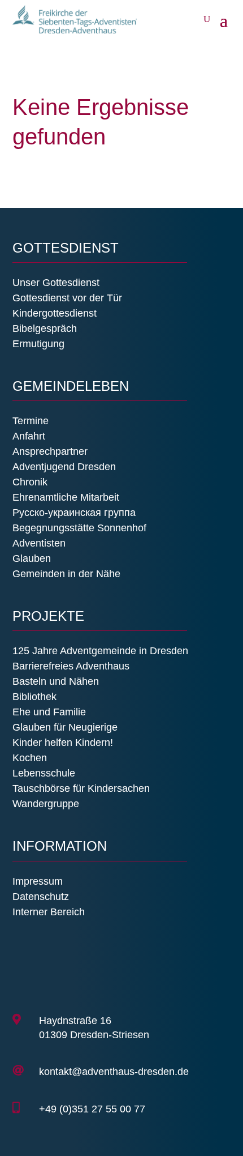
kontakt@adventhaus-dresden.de (114, 1071)
